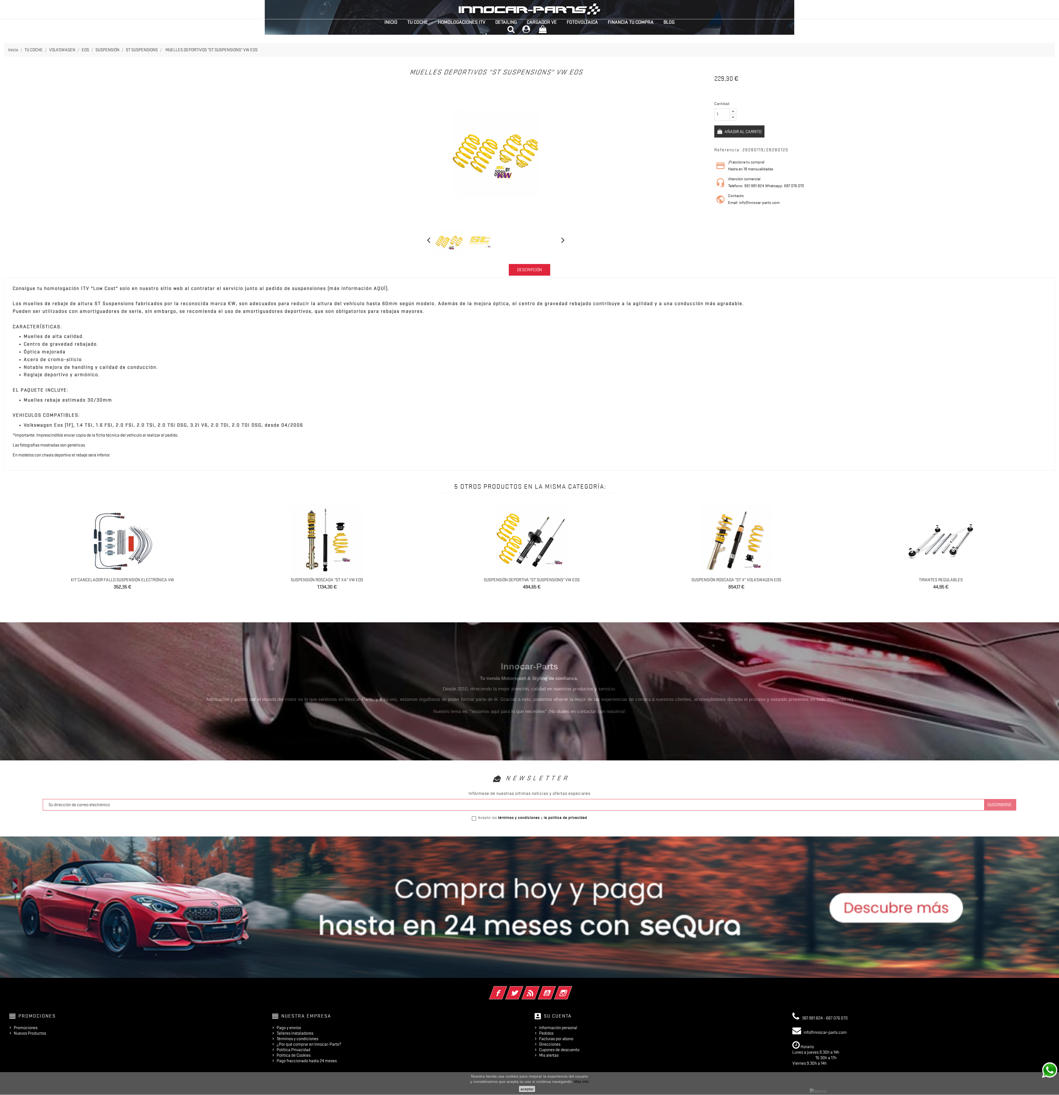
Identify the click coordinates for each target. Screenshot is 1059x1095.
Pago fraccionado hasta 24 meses (307, 1060)
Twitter (522, 989)
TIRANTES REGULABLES (941, 579)
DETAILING (506, 22)
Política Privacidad (293, 1049)
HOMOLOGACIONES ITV (461, 22)
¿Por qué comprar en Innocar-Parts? (309, 1044)
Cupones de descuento (559, 1049)
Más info (581, 1081)
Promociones (26, 1027)
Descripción (529, 269)
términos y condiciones (519, 817)
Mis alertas (548, 1055)
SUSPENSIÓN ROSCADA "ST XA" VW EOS (327, 579)
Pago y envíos (289, 1027)
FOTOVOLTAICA (582, 22)
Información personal (558, 1027)
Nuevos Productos (30, 1033)
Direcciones (549, 1044)
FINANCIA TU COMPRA (631, 22)
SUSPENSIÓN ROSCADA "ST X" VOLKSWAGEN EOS (736, 579)
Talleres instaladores (295, 1033)
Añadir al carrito (742, 131)
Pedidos (546, 1033)
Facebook (506, 989)
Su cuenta (558, 1016)
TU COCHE (417, 22)
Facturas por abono (556, 1038)
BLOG (669, 22)
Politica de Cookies (294, 1055)
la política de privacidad (565, 817)
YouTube (554, 989)
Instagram (571, 989)
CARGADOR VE (542, 22)
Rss (538, 989)
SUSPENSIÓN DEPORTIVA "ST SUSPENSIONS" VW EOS (532, 579)
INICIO (390, 22)
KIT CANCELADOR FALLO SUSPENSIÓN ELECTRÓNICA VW (122, 579)
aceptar (527, 1089)
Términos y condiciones (297, 1038)
